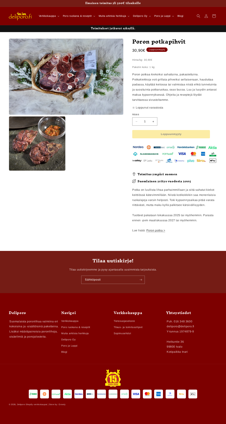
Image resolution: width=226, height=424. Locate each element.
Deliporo (21, 405)
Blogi (64, 352)
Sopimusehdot (122, 333)
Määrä (135, 114)
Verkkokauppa (69, 321)
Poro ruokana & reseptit (75, 327)
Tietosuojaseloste (124, 321)
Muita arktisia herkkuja (75, 333)
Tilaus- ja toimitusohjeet (128, 327)
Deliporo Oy (68, 339)
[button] (49, 16)
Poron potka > (155, 230)
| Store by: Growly (57, 405)
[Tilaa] (141, 280)
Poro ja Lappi (69, 345)
